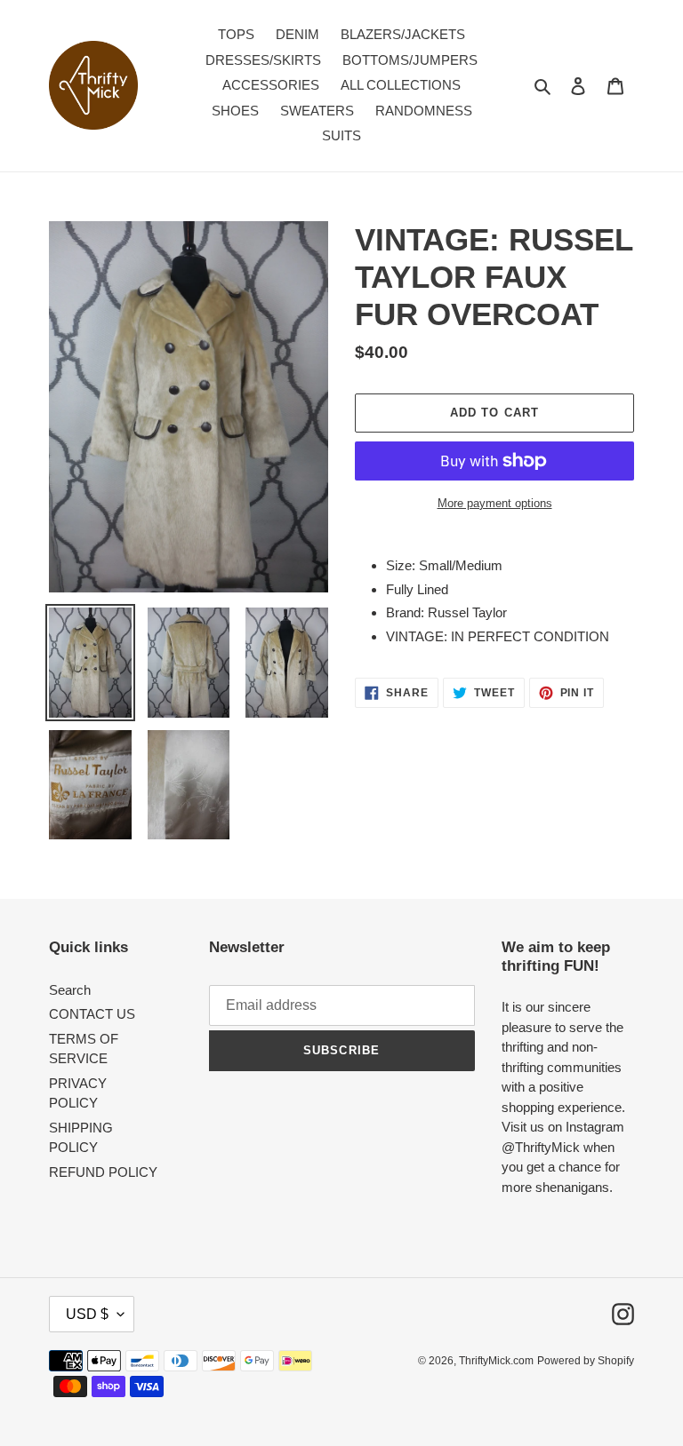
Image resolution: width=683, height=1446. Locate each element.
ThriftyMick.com (496, 1361)
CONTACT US (92, 1013)
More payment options (495, 503)
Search (70, 989)
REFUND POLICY (103, 1172)
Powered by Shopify (585, 1361)
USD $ (87, 1314)
